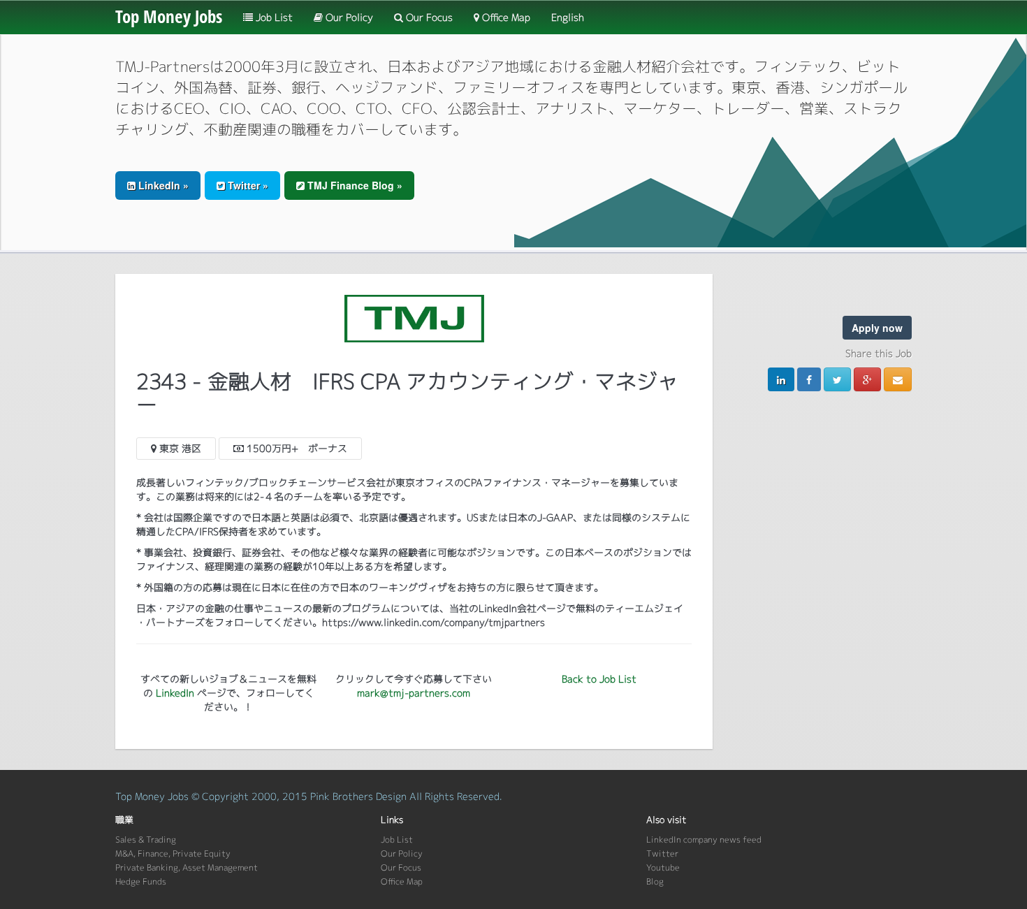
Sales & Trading (145, 839)
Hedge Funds (140, 881)
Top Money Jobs (168, 16)
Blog (655, 881)
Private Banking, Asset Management (186, 867)
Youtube (663, 867)
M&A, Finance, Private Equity (173, 853)
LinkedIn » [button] (162, 185)
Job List (273, 17)
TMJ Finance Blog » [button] (353, 185)
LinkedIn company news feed (704, 839)
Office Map (504, 17)
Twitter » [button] (246, 185)
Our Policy (348, 17)
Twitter (662, 853)
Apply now (877, 328)
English (567, 17)
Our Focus (428, 17)
